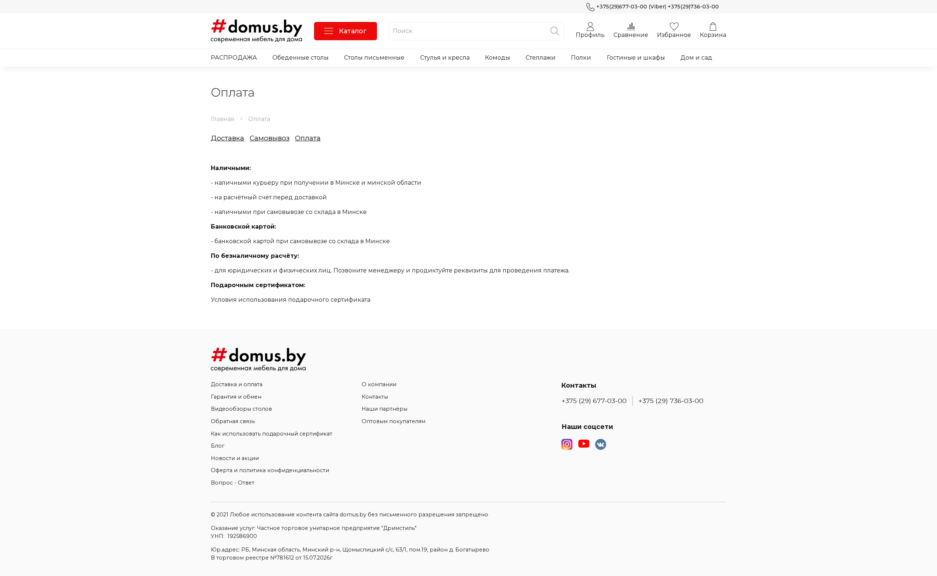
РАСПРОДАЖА (234, 57)
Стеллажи (541, 57)
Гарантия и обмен (236, 397)
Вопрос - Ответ (232, 482)
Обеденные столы (300, 57)
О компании (379, 384)
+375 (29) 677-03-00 (594, 400)
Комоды (497, 57)
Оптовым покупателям (393, 421)
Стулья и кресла (445, 57)
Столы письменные (374, 57)
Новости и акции (235, 458)
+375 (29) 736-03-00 (670, 400)
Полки (581, 57)
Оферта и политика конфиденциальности (270, 470)
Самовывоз (270, 138)
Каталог (353, 31)
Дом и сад (696, 57)
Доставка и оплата (236, 384)
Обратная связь (233, 421)
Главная (223, 119)
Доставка (227, 138)
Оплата (308, 138)
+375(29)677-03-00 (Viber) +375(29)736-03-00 (657, 6)
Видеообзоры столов (241, 409)
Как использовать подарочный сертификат (271, 433)
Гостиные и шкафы (636, 57)
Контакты (375, 397)
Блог (217, 446)
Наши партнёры (384, 409)
